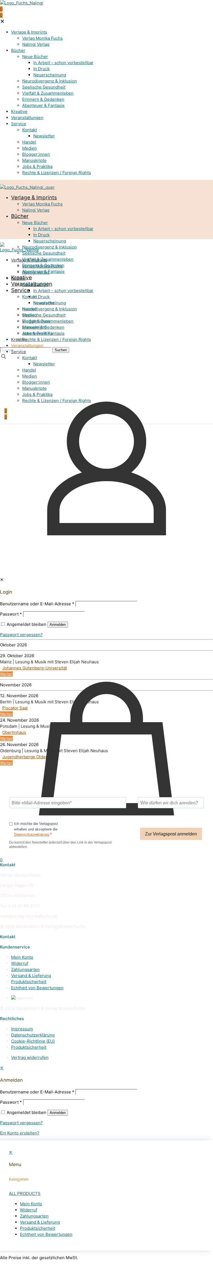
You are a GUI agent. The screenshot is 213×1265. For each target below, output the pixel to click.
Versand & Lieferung (31, 975)
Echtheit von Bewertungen (37, 987)
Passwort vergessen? (21, 1122)
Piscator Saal (15, 708)
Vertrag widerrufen (30, 1057)
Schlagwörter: (14, 588)
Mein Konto (22, 957)
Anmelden (58, 1113)
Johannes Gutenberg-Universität (34, 668)
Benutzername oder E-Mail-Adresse (37, 1092)
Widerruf (19, 963)
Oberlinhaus (14, 732)
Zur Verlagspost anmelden (171, 834)
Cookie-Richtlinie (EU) (33, 1041)
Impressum (22, 1028)
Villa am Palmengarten (24, 628)
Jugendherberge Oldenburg (29, 756)
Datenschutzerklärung (31, 834)
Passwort (11, 1102)
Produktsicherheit (28, 981)
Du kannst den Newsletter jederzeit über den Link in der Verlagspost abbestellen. (60, 844)
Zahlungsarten (25, 969)
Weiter (6, 634)
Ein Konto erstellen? (19, 1133)
